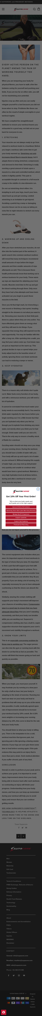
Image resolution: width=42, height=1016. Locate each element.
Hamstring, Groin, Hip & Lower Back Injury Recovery (21, 510)
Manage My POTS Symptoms (21, 514)
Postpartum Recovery (21, 525)
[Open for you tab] (3, 1012)
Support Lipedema (21, 517)
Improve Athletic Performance (21, 507)
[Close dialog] (38, 489)
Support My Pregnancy (21, 521)
